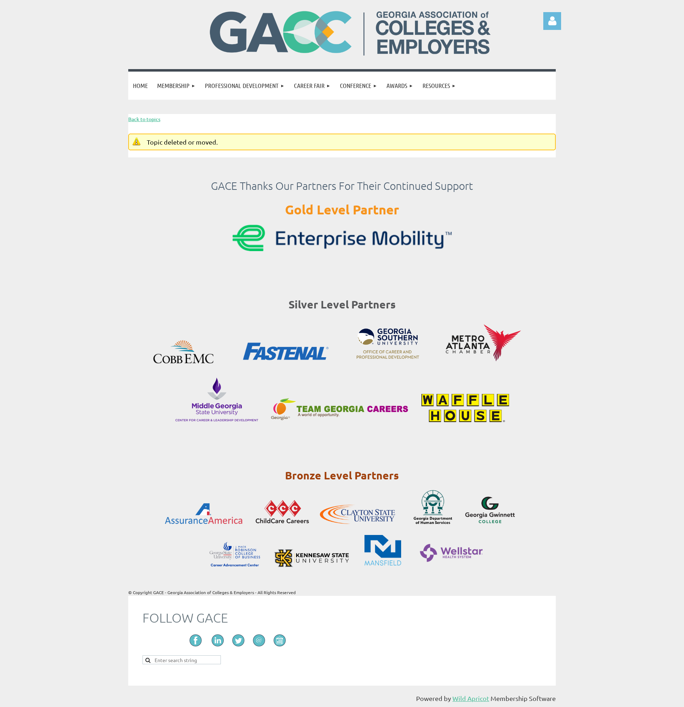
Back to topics (144, 119)
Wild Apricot (470, 698)
